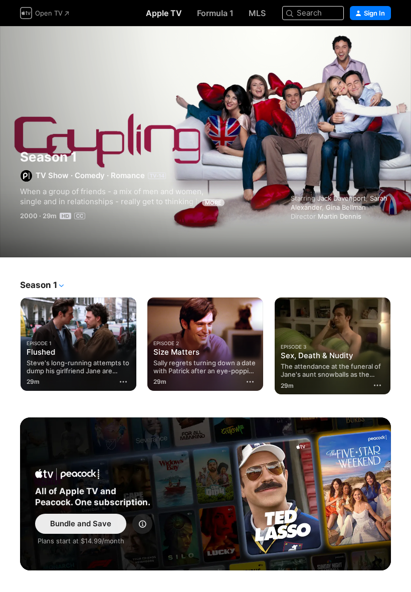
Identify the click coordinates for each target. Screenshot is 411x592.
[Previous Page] (10, 342)
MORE (213, 202)
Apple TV (164, 13)
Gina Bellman (346, 207)
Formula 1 (215, 13)
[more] (123, 382)
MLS (257, 13)
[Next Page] (401, 342)
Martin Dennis (339, 216)
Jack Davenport (341, 198)
